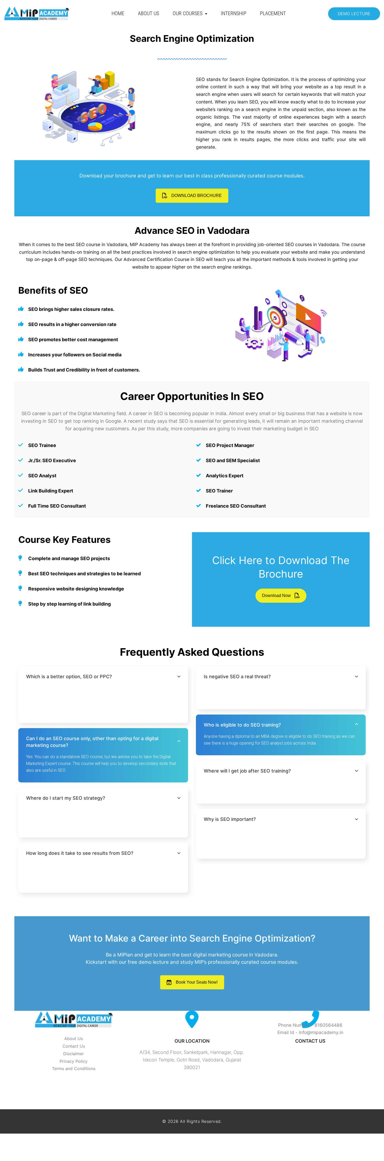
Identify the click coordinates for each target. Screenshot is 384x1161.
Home (118, 13)
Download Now (276, 595)
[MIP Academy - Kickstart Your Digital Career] (36, 13)
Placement (273, 13)
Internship (233, 13)
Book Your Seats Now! (197, 982)
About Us (148, 13)
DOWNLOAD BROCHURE (196, 195)
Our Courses (187, 13)
